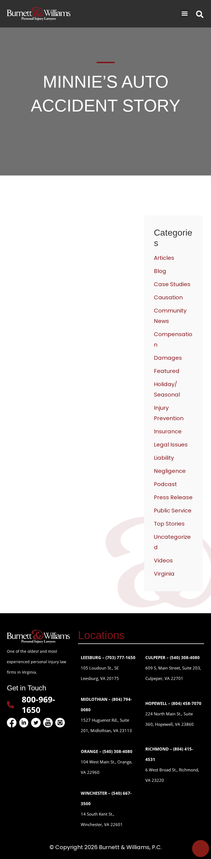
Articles (164, 258)
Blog (160, 271)
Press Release (173, 497)
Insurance (168, 431)
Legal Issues (171, 444)
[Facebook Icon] (11, 722)
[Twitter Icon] (36, 722)
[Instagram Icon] (60, 722)
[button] (185, 13)
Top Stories (169, 524)
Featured (166, 371)
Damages (168, 358)
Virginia (164, 574)
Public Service (172, 510)
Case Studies (172, 284)
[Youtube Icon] (48, 722)
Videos (163, 560)
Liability (164, 458)
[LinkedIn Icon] (24, 722)
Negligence (170, 471)
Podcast (165, 484)
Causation (168, 297)
